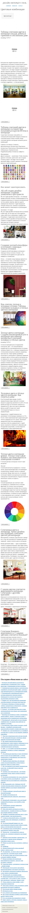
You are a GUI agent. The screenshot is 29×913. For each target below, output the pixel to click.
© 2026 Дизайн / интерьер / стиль (8, 905)
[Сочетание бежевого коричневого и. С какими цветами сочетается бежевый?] (14, 656)
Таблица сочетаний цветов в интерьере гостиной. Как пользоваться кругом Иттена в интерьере (14, 129)
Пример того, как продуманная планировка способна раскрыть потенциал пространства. (13, 701)
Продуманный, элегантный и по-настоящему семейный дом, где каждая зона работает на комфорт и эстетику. (14, 721)
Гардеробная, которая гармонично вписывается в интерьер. (11, 806)
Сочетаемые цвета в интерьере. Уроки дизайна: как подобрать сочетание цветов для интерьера (13, 532)
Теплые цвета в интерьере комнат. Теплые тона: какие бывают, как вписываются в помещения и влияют (13, 456)
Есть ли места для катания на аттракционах (15, 892)
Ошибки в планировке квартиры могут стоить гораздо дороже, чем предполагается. (14, 815)
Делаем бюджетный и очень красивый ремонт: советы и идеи (12, 849)
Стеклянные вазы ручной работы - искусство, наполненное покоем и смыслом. (14, 829)
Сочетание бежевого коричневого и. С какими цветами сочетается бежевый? (14, 632)
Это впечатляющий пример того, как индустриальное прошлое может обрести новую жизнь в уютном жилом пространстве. (14, 825)
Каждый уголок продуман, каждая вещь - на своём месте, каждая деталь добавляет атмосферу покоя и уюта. (14, 839)
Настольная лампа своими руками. (12, 889)
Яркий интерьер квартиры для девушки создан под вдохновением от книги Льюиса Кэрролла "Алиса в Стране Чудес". (13, 762)
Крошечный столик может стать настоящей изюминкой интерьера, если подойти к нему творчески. (13, 801)
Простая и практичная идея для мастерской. (15, 736)
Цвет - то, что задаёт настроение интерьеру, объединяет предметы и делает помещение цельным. (14, 750)
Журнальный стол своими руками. (12, 875)
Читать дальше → (5, 121)
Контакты (4, 907)
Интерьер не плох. (8, 891)
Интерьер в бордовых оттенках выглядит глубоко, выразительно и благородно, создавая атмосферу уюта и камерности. (14, 705)
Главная (8, 5)
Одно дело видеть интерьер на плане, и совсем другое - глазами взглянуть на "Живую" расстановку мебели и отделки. (14, 810)
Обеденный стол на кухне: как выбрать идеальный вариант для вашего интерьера (13, 868)
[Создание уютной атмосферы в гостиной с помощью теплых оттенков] (14, 286)
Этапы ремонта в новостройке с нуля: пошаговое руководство (12, 883)
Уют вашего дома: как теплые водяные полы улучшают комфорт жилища (14, 856)
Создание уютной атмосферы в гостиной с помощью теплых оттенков (14, 246)
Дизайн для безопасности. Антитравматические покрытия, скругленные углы (13, 796)
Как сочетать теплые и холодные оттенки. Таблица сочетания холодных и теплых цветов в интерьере (14, 307)
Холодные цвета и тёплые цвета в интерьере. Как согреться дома (12, 395)
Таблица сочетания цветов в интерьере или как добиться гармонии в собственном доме (14, 33)
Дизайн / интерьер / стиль (14, 3)
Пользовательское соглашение (11, 907)
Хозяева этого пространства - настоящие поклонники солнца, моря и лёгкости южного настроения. (13, 773)
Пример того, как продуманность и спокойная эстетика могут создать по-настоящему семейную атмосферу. (14, 732)
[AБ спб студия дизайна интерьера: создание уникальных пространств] (14, 232)
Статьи (20, 5)
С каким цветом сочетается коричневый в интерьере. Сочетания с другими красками (13, 592)
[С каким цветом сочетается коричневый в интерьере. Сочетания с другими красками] (14, 616)
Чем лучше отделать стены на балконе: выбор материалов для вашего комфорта (14, 886)
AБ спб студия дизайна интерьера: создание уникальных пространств (12, 192)
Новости (14, 5)
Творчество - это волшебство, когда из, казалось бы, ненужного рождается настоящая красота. (14, 834)
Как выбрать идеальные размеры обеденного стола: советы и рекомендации (14, 872)
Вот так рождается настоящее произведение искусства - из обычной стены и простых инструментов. (14, 768)
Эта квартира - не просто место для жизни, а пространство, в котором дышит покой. (14, 852)
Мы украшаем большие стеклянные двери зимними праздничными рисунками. (13, 738)
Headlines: (5, 846)
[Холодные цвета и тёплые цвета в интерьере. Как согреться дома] (14, 438)
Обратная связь (5, 911)
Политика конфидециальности (7, 909)
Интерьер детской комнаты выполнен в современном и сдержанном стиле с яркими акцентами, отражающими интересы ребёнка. (13, 684)
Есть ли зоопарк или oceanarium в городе (14, 898)
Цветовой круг (8, 16)
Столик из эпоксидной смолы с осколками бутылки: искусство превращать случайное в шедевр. (13, 819)
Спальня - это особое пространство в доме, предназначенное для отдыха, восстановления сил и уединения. (14, 711)
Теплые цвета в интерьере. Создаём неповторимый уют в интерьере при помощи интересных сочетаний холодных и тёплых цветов (14, 336)
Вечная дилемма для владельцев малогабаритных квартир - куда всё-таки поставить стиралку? (12, 860)
